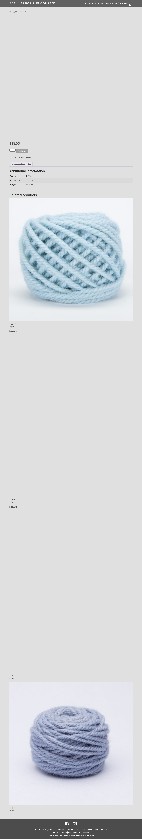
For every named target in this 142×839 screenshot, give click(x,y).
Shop (82, 3)
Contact (109, 3)
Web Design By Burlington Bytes (83, 835)
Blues (17, 12)
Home (11, 12)
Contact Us (72, 832)
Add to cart (22, 151)
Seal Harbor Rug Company (32, 3)
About (100, 3)
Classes (91, 3)
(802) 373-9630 (121, 3)
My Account (84, 832)
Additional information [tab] (21, 164)
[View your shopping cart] (131, 4)
